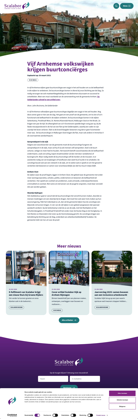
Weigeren (122, 406)
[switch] (55, 415)
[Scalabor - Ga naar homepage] (17, 9)
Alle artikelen (67, 320)
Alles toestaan (122, 393)
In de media (33, 80)
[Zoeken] (116, 6)
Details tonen (100, 415)
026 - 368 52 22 (104, 6)
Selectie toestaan (122, 400)
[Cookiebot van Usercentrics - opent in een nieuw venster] (12, 415)
